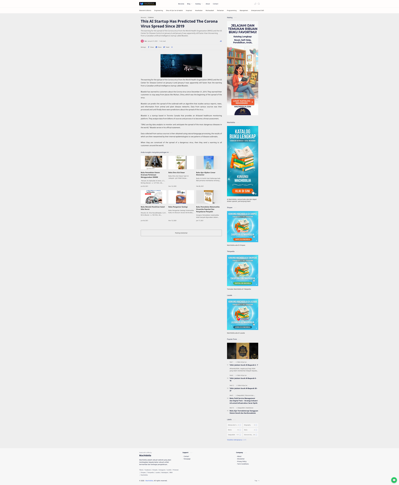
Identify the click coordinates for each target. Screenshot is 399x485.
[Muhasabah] (210, 10)
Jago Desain (181, 481)
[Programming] (232, 10)
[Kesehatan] (199, 10)
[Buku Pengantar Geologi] (181, 197)
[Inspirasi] (189, 10)
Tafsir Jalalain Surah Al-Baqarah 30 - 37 (243, 389)
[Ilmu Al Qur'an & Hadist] (174, 10)
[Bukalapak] (164, 472)
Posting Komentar (181, 233)
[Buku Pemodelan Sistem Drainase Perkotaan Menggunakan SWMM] (153, 162)
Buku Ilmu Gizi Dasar (176, 172)
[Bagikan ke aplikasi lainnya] (172, 47)
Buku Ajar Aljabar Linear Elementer (205, 173)
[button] (255, 3)
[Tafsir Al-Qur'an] (242, 362)
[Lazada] (157, 472)
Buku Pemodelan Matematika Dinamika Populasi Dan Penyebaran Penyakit (208, 209)
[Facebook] (148, 470)
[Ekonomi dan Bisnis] (251, 395)
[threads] (154, 470)
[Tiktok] (141, 470)
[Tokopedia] (150, 472)
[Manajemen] (244, 10)
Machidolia (149, 481)
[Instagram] (162, 470)
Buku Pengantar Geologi (178, 207)
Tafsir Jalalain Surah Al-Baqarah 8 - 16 (243, 379)
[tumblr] (169, 470)
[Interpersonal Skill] (257, 10)
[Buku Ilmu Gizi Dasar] (181, 162)
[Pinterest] (176, 470)
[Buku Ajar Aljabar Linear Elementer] (209, 162)
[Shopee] (143, 472)
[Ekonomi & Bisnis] (145, 10)
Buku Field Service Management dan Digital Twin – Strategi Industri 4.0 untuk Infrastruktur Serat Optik (244, 400)
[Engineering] (158, 10)
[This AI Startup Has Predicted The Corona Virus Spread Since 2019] (181, 65)
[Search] (258, 3)
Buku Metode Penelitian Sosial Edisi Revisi (153, 208)
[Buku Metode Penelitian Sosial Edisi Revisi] (153, 197)
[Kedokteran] (249, 408)
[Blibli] (171, 472)
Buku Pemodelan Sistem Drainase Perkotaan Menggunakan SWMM (150, 174)
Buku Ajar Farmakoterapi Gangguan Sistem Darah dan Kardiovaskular (244, 412)
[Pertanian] (220, 10)
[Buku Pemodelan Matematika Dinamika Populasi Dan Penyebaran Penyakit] (209, 197)
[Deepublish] (241, 395)
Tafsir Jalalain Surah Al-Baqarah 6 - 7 (244, 365)
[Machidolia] (144, 475)
